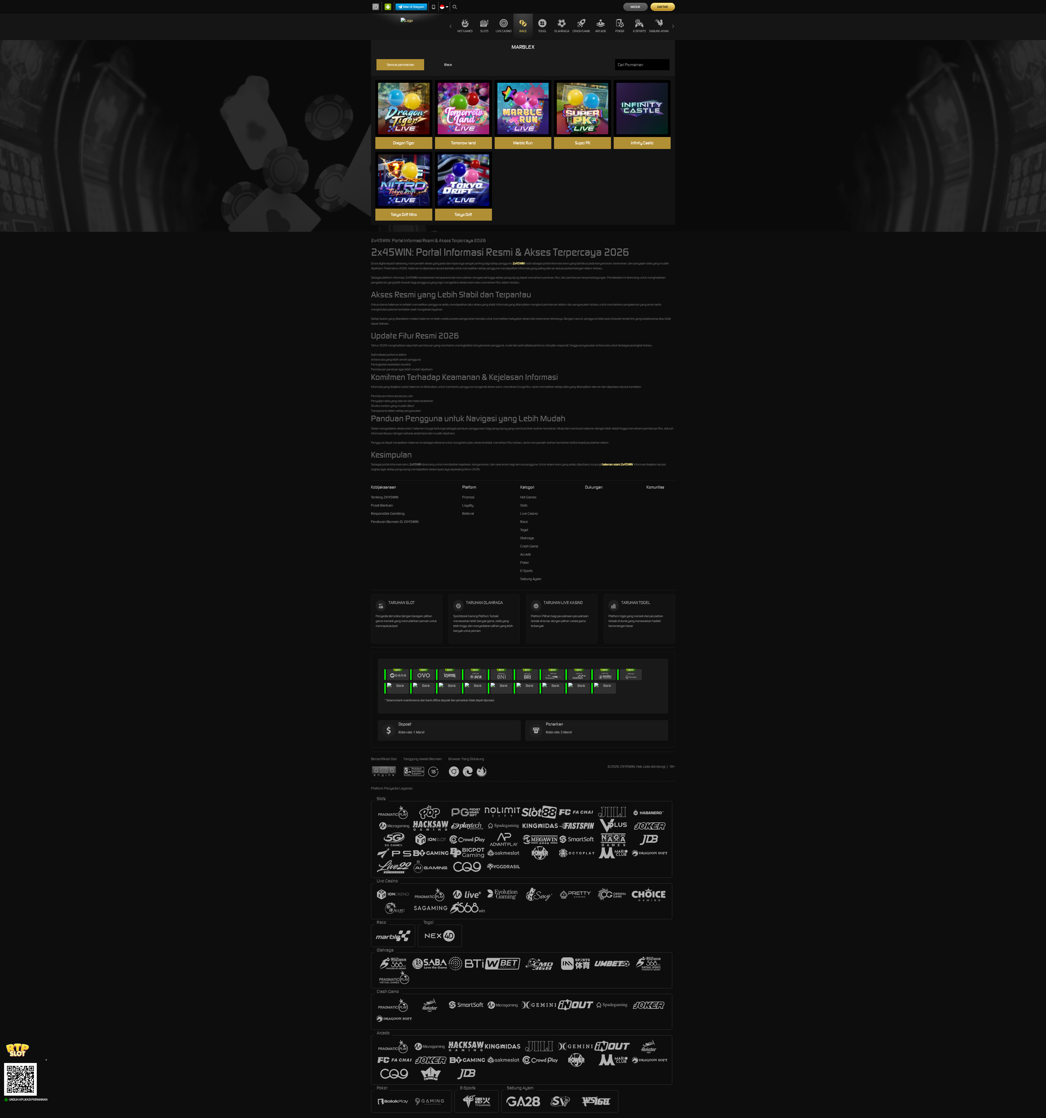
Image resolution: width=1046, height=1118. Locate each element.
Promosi (468, 497)
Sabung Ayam (658, 31)
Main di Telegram (413, 7)
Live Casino (504, 31)
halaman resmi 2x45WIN (617, 464)
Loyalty (467, 505)
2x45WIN (519, 263)
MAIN (407, 108)
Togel (542, 31)
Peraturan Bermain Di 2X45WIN (394, 521)
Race (523, 31)
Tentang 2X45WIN (384, 497)
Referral (468, 513)
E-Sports (639, 31)
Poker (619, 31)
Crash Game (581, 31)
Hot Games (465, 31)
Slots (484, 31)
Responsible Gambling (388, 513)
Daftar (662, 7)
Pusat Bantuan (382, 505)
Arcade (600, 31)
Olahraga (561, 31)
